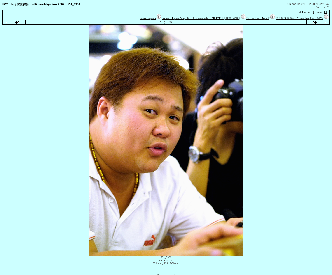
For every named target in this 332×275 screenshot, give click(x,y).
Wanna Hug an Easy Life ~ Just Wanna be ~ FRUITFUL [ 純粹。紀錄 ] (201, 18)
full (325, 12)
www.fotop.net (148, 18)
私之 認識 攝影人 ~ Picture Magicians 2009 (299, 18)
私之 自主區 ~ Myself (257, 18)
